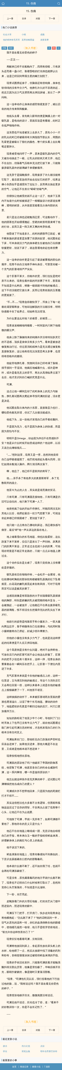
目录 (24, 18)
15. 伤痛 (31, 3)
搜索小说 (36, 1066)
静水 (5, 1046)
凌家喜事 (44, 39)
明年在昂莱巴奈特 (48, 1051)
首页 (14, 1066)
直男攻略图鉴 (28, 39)
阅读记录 (24, 1066)
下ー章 (52, 18)
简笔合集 (26, 1051)
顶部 (48, 1066)
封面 (38, 18)
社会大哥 (7, 34)
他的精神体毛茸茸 (11, 39)
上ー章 (10, 18)
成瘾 (42, 34)
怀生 (5, 1051)
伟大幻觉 (26, 1046)
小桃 (24, 34)
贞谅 (42, 1046)
